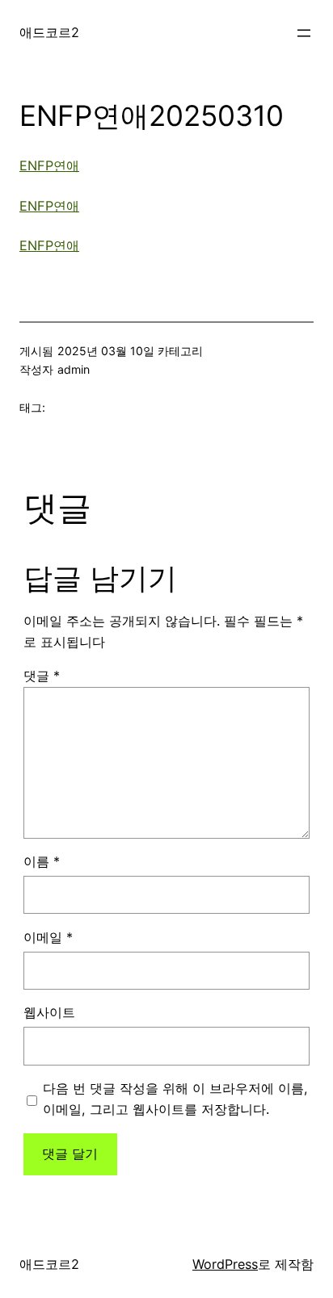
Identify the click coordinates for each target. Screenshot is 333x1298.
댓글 (41, 676)
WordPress (225, 1264)
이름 (41, 861)
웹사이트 (49, 1012)
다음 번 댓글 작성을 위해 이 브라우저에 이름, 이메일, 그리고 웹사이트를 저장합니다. (175, 1098)
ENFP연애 (49, 165)
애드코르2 (49, 32)
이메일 (48, 937)
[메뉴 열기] (304, 33)
